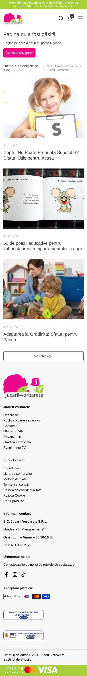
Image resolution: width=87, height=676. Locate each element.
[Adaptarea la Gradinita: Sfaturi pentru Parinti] (43, 289)
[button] (61, 18)
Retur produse (13, 501)
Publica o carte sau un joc (22, 420)
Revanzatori (12, 437)
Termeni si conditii (16, 484)
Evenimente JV (14, 448)
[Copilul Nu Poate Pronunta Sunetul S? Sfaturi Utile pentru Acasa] (43, 108)
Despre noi (11, 415)
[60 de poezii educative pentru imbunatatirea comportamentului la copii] (43, 198)
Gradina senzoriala (17, 442)
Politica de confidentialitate (22, 490)
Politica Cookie (14, 495)
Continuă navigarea (19, 53)
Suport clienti (12, 468)
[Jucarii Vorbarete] (13, 18)
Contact (9, 426)
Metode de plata (15, 479)
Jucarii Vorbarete (52, 655)
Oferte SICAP (13, 431)
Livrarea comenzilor (17, 473)
